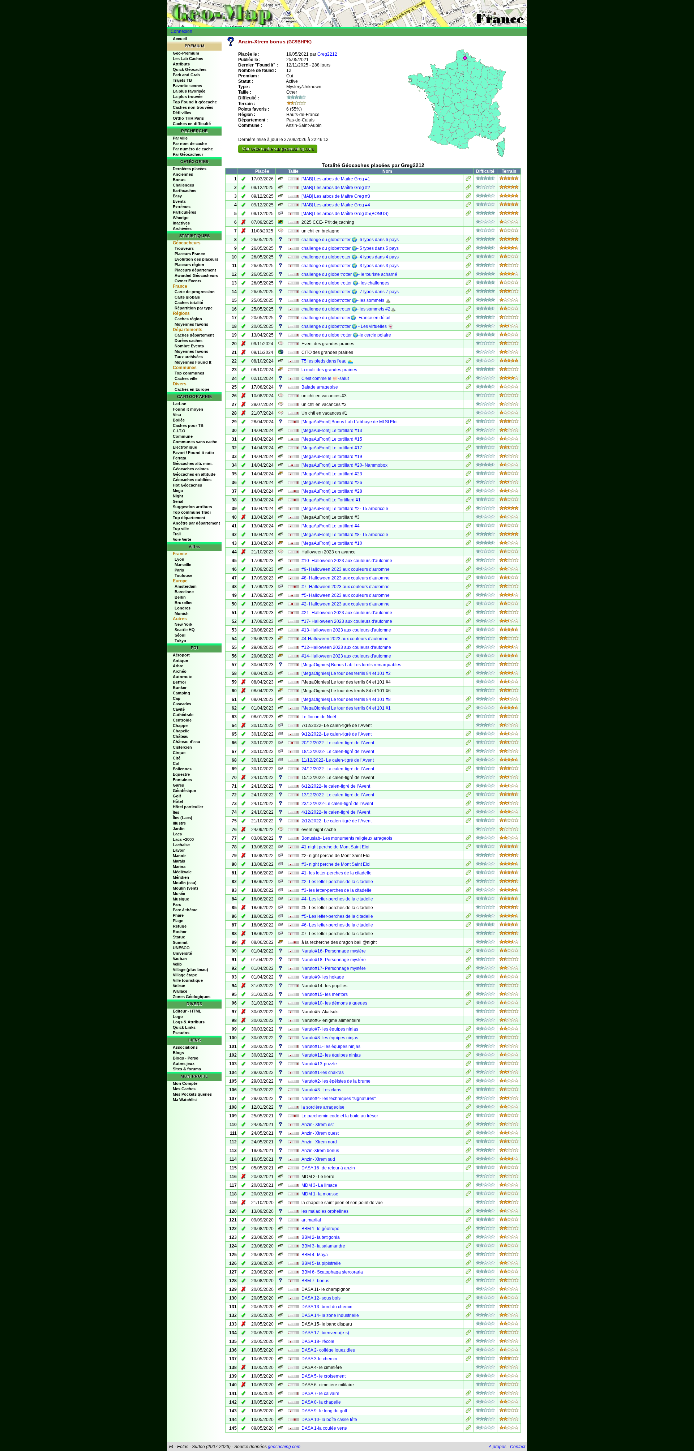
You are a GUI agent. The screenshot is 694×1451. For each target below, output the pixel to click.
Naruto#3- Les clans (321, 1089)
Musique (181, 899)
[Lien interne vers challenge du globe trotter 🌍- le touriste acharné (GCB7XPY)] (468, 275)
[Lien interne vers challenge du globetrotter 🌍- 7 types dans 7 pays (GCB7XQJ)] (468, 292)
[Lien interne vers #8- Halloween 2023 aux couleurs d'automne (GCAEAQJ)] (468, 578)
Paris (179, 570)
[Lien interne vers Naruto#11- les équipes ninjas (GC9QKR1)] (468, 1047)
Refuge (180, 926)
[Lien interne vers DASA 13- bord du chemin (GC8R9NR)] (468, 1307)
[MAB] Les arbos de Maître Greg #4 (335, 204)
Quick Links (184, 1027)
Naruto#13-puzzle (319, 1063)
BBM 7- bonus (315, 1280)
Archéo (180, 671)
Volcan (179, 986)
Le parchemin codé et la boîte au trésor (339, 1115)
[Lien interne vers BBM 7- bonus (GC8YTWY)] (468, 1281)
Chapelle (181, 731)
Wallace (180, 991)
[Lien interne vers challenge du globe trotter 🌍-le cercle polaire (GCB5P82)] (468, 335)
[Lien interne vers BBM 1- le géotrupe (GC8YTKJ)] (468, 1229)
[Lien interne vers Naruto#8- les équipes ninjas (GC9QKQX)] (468, 1038)
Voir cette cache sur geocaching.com (278, 148)
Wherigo (181, 217)
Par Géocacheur (188, 154)
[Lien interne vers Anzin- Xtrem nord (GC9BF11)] (468, 1142)
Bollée (179, 420)
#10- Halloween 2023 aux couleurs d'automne (346, 560)
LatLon (180, 404)
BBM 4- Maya (314, 1254)
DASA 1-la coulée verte (324, 1428)
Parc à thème (185, 910)
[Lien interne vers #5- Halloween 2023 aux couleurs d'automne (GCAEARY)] (468, 596)
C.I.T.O (179, 431)
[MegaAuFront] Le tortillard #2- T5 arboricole (344, 508)
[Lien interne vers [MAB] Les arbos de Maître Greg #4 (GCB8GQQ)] (468, 205)
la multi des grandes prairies (329, 369)
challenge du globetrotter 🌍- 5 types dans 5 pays (350, 248)
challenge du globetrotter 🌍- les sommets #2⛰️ (348, 309)
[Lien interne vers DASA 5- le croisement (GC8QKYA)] (468, 1376)
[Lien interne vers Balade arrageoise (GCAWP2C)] (468, 387)
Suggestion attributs (192, 507)
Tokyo (180, 640)
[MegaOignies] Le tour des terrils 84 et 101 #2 (346, 673)
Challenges (183, 185)
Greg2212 (327, 54)
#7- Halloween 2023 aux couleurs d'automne (345, 586)
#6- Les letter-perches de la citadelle (337, 925)
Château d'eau (186, 742)
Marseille (183, 564)
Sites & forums (187, 1069)
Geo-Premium (186, 53)
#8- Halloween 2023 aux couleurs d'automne (345, 578)
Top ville (181, 528)
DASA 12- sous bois (320, 1298)
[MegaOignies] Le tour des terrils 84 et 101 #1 (346, 708)
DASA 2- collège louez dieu (328, 1350)
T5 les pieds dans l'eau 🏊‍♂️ (327, 361)
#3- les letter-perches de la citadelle (336, 890)
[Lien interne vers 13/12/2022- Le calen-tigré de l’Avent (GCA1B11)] (468, 795)
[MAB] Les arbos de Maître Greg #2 (335, 187)
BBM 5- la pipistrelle (321, 1263)
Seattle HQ (185, 630)
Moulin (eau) (185, 883)
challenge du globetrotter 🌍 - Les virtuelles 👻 (347, 326)
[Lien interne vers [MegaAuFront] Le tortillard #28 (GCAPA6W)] (468, 492)
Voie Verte (182, 539)
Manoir (179, 855)
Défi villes (182, 113)
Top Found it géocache (195, 102)
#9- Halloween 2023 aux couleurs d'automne (345, 569)
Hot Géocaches (187, 485)
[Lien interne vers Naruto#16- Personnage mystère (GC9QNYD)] (468, 951)
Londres (182, 608)
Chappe (180, 725)
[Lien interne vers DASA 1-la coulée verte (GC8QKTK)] (468, 1428)
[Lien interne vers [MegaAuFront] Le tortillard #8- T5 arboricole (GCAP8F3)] (468, 535)
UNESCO (181, 948)
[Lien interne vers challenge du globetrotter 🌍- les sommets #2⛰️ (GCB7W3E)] (468, 309)
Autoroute (182, 677)
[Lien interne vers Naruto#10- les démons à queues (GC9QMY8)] (468, 1003)
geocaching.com (284, 1446)
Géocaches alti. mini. (193, 463)
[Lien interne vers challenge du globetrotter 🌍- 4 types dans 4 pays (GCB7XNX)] (468, 257)
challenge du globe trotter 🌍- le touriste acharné (349, 274)
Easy (177, 196)
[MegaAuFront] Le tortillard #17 (331, 447)
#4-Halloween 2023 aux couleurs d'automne (345, 638)
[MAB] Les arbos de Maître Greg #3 (335, 196)
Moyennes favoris (191, 324)
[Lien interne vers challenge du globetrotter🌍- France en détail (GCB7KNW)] (468, 318)
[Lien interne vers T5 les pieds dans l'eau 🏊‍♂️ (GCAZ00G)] (468, 361)
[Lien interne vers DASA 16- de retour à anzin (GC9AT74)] (468, 1168)
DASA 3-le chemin (319, 1358)
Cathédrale (183, 714)
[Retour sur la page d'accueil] (347, 13)
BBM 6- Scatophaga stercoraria (332, 1272)
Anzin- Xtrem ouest (320, 1133)
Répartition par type (194, 308)
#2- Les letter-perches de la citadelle (337, 881)
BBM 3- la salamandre (323, 1246)
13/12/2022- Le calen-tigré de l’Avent (337, 794)
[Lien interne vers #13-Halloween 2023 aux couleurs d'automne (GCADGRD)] (468, 630)
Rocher (180, 931)
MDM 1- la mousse (319, 1194)
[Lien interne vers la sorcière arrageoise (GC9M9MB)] (468, 1107)
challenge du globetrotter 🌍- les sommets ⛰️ (346, 300)
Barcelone (184, 592)
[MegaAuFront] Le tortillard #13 (331, 430)
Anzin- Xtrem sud (318, 1159)
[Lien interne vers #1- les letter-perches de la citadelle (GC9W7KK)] (468, 873)
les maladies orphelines (324, 1211)
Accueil (180, 39)
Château (181, 736)
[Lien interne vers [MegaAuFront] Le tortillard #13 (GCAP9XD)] (468, 431)
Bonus (179, 179)
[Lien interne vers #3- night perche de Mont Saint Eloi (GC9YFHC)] (468, 865)
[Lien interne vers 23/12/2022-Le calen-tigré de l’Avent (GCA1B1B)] (468, 804)
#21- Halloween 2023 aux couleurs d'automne (346, 612)
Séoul (180, 635)
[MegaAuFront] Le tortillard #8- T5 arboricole (344, 534)
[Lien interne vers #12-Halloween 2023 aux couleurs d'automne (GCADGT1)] (468, 648)
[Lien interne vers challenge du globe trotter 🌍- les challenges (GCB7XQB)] (468, 283)
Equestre (181, 774)
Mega (178, 490)
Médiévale (182, 872)
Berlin (180, 597)
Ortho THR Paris (188, 118)
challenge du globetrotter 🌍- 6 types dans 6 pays (350, 239)
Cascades (182, 704)
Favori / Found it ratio (193, 452)
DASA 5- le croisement (323, 1376)
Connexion (181, 31)
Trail (177, 534)
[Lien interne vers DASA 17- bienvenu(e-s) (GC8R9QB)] (468, 1333)
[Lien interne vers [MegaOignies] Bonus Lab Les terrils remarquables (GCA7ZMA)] (468, 665)
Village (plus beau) (190, 969)
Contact (517, 1446)
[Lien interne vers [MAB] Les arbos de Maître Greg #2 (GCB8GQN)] (468, 188)
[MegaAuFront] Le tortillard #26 (331, 482)
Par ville (180, 138)
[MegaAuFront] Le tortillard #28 (331, 491)
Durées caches (188, 340)
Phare (178, 915)
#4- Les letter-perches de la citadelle (337, 899)
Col (176, 763)
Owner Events (188, 281)
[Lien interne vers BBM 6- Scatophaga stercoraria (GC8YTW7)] (468, 1272)
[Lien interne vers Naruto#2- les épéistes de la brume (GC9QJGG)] (468, 1081)
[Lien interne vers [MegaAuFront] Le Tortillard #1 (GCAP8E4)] (468, 500)
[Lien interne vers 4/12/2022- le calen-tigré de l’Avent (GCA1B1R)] (468, 813)
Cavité (179, 709)
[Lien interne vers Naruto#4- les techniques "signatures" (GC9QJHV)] (468, 1099)
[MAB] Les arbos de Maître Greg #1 (335, 178)
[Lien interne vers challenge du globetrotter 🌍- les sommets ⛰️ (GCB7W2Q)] (468, 301)
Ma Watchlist (185, 1099)
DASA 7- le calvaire (320, 1393)
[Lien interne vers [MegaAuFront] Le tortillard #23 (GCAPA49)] (468, 474)
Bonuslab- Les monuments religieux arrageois (346, 838)
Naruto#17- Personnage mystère (333, 968)
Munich (182, 613)
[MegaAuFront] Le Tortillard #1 (331, 499)
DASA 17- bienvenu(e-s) (325, 1332)
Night (178, 496)
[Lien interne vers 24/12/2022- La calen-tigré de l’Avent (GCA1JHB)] (468, 769)
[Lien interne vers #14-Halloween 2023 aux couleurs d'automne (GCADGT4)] (468, 656)
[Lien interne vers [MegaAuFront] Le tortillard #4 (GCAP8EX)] (468, 526)
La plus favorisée (189, 91)
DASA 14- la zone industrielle (330, 1315)
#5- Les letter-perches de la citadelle (337, 916)
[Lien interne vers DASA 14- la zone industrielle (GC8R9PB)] (468, 1316)
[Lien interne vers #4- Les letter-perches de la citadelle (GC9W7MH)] (468, 899)
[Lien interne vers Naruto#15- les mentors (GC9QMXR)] (468, 995)
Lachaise (181, 845)
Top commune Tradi (192, 512)
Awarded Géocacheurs (196, 275)
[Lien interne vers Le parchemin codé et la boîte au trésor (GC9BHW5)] (468, 1116)
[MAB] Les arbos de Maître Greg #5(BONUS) (345, 213)
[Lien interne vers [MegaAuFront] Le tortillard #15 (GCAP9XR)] (468, 439)
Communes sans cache (195, 442)
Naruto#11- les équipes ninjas (330, 1046)
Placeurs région (189, 264)
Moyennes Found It (193, 362)
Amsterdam (186, 586)
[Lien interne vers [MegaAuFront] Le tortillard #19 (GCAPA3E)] (468, 457)
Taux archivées (189, 357)
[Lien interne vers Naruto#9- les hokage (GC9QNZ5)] (468, 977)
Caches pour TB (188, 425)
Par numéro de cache (193, 149)
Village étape (185, 975)
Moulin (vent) (185, 888)
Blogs (178, 1052)
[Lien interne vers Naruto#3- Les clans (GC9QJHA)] (468, 1090)
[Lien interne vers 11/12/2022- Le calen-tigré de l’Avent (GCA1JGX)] (468, 760)
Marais (179, 861)
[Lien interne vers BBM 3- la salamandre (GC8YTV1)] (468, 1246)
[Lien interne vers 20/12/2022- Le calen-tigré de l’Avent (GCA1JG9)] (468, 743)
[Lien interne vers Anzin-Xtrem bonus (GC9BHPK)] (468, 1151)
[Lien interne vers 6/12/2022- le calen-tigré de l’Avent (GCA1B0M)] (468, 786)
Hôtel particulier (188, 807)
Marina (179, 866)
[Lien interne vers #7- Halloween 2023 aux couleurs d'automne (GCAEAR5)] (468, 587)
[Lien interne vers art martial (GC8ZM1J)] (468, 1220)
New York (183, 624)
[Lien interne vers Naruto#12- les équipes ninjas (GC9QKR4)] (468, 1055)
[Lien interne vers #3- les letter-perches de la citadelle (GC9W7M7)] (468, 891)
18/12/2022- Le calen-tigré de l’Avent (337, 751)
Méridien (181, 877)
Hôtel (178, 801)
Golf (177, 796)
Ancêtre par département (196, 523)
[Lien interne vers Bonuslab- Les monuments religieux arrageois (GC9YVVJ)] (468, 839)
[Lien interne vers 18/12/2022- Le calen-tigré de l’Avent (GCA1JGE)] (468, 752)
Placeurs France (190, 254)
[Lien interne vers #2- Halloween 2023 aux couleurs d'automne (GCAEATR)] (468, 604)
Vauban (180, 958)
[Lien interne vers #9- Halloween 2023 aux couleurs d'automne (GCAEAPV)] (468, 570)
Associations (185, 1047)
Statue (179, 937)
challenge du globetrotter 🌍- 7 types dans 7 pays (350, 291)
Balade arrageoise (319, 387)
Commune (183, 436)
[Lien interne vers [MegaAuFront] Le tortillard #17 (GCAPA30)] (468, 448)
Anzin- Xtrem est (317, 1124)
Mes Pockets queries (192, 1094)
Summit (180, 942)
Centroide (182, 720)
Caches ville (186, 378)
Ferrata (179, 458)
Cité (176, 758)
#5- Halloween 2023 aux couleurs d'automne (345, 595)
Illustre (179, 823)
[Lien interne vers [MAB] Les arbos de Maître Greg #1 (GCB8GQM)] (468, 179)
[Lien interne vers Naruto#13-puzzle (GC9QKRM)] (468, 1064)
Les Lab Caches (188, 58)
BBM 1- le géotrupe (320, 1228)
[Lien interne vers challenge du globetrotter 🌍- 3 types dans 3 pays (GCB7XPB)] (468, 266)
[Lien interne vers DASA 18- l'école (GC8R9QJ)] (468, 1342)
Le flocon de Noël (318, 716)
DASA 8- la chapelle (321, 1402)
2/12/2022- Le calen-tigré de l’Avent (336, 820)
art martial (311, 1220)
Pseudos (181, 1033)
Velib (177, 964)
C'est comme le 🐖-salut (325, 378)
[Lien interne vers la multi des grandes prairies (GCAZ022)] (468, 370)
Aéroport (181, 655)
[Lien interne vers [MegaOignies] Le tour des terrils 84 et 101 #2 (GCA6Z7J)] (468, 674)
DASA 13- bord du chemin (326, 1306)
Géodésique (184, 790)
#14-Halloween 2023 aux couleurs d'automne (346, 656)
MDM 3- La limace (319, 1185)
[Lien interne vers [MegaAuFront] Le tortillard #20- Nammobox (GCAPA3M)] (468, 465)
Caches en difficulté (192, 123)
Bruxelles (183, 602)
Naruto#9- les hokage (322, 977)
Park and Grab (186, 75)
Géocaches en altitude (194, 474)
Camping (181, 693)
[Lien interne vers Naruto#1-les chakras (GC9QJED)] (468, 1073)
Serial (178, 501)
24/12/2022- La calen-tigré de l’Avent (337, 768)
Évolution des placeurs (196, 259)
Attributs (181, 64)
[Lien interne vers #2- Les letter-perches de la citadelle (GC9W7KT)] (468, 882)
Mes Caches (184, 1089)
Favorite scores (187, 86)
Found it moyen (188, 409)
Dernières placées (189, 169)
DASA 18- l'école (317, 1341)
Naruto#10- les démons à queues (334, 1003)
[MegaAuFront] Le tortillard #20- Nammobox (344, 465)
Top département (189, 517)
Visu (177, 414)
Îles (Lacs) (182, 818)
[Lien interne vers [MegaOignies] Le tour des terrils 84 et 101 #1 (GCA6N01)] (468, 708)
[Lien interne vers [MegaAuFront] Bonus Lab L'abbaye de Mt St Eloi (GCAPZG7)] (468, 422)
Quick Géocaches (189, 69)
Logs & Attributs (189, 1022)
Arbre (178, 666)
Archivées (182, 228)
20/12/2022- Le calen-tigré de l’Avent (337, 742)
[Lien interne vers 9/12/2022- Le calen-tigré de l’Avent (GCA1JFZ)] (468, 734)
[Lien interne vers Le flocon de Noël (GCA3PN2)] (468, 717)
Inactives (181, 223)
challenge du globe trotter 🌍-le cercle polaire (346, 335)
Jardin (179, 828)
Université (182, 953)
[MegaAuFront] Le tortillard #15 (331, 439)
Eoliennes (182, 769)
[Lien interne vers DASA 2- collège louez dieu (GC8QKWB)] (468, 1350)
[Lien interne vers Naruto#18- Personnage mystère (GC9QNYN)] (468, 960)
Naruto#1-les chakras (322, 1072)
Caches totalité (189, 302)
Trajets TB (182, 80)
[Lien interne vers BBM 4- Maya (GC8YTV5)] (468, 1255)
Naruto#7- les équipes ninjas (329, 1029)
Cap (176, 698)
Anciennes (183, 174)
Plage (178, 921)
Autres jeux (183, 1063)
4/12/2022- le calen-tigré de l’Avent (335, 812)
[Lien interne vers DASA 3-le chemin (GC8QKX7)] (468, 1359)
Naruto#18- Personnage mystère (333, 959)
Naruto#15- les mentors (324, 994)
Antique (180, 660)
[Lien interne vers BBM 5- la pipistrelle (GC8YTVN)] (468, 1264)
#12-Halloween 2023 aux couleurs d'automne (346, 647)
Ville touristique (188, 980)
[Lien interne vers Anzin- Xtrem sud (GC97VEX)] (468, 1160)
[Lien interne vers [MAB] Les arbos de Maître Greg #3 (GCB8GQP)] (468, 197)
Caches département (194, 335)
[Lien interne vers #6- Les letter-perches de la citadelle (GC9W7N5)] (468, 925)
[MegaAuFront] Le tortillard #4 (330, 525)
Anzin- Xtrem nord (319, 1141)
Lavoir (179, 850)
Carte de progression (195, 292)
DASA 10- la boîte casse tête (329, 1419)
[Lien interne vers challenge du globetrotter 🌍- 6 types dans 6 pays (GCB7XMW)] (468, 240)
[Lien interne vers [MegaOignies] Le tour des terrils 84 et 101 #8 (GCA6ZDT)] (468, 700)
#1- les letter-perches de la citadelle (336, 873)
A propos (497, 1446)
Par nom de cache (190, 143)
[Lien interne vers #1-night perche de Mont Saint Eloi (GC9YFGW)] (468, 847)
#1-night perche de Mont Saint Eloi (335, 846)
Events (179, 201)
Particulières (184, 212)
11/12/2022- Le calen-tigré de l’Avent (337, 760)
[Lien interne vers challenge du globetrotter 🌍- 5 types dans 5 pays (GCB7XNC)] (468, 249)
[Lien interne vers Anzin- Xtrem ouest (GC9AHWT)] (468, 1134)
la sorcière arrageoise (322, 1107)
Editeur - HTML (187, 1011)
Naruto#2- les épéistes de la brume (335, 1081)
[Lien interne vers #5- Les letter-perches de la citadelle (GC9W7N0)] (468, 917)
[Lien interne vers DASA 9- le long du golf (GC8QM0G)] (468, 1411)
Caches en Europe (192, 389)
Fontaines (182, 780)
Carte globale (187, 297)
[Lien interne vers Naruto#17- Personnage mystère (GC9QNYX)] (468, 969)
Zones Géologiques (191, 996)
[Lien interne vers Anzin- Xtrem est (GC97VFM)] (468, 1125)
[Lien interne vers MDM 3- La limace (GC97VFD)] (468, 1186)
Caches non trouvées (193, 107)
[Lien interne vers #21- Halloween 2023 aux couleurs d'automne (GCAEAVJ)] (468, 613)
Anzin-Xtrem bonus (320, 1150)
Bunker (180, 687)
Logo (178, 1016)
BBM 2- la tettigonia (320, 1237)
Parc (177, 904)
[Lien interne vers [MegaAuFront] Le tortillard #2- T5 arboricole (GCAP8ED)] (468, 509)
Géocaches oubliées (192, 480)
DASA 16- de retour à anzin (328, 1167)
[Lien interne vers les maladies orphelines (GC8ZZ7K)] (468, 1212)
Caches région (188, 319)
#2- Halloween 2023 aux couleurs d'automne (345, 604)
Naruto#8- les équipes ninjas (329, 1037)
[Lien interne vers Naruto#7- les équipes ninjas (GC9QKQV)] (468, 1029)
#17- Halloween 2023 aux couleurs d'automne (346, 621)
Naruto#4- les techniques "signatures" (338, 1098)
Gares (178, 785)
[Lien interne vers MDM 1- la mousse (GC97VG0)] (468, 1194)
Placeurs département (195, 270)
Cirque (179, 752)
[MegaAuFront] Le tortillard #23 (331, 473)
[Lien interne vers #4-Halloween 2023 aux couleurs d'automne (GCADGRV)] (468, 639)
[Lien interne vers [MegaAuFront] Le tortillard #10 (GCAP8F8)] (468, 544)
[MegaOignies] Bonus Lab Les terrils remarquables (351, 664)
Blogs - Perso (185, 1058)
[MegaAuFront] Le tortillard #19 (331, 456)
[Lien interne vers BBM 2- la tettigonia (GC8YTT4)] (468, 1238)
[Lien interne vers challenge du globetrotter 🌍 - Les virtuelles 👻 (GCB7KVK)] (468, 327)
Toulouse (183, 575)
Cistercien (182, 747)
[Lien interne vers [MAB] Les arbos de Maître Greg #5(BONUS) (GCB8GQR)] (468, 214)
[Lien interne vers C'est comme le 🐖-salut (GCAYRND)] (468, 379)
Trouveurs (184, 248)
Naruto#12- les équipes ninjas (331, 1055)
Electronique (185, 447)
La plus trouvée (187, 96)
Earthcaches (184, 190)
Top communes (189, 373)
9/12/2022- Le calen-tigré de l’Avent (336, 734)
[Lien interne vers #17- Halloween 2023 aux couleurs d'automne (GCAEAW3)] (468, 622)
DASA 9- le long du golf (324, 1410)
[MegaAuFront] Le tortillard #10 (331, 543)
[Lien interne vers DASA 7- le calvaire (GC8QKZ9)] (468, 1394)
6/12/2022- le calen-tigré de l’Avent (335, 786)
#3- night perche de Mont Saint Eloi (335, 864)
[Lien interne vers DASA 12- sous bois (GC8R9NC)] (468, 1298)
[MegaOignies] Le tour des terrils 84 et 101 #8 (346, 699)
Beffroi (179, 682)
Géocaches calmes (191, 469)
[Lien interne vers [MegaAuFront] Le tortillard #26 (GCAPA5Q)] (468, 483)
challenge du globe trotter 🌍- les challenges (345, 283)
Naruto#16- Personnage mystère (333, 951)
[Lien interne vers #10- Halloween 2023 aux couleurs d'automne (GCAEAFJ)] (468, 561)
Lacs (177, 834)
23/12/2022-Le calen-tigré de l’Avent (337, 803)
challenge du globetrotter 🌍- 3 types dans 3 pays (350, 265)
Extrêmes (181, 207)
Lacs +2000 (183, 839)
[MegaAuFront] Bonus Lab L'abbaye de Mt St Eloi (349, 421)
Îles (176, 812)
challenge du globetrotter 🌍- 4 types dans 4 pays (350, 257)
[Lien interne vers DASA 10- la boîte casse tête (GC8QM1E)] (468, 1420)
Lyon (179, 559)
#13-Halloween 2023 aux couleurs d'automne (346, 630)
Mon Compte (185, 1083)
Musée (179, 893)
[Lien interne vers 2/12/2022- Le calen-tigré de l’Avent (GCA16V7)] (468, 821)
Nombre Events (189, 346)
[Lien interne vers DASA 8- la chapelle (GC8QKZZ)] (468, 1402)
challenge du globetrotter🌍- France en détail (345, 317)
